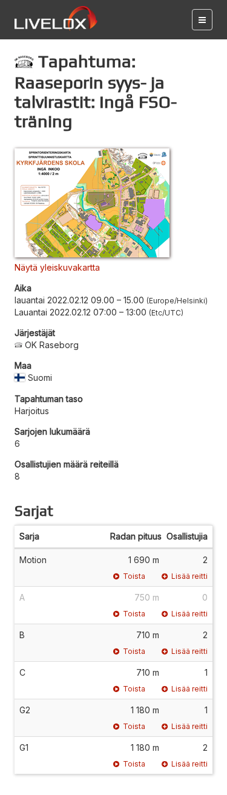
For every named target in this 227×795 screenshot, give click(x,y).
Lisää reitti (189, 576)
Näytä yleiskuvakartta (57, 267)
